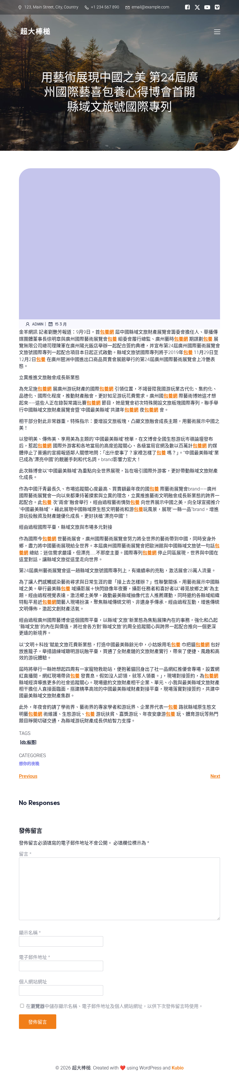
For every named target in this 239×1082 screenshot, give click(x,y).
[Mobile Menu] (217, 31)
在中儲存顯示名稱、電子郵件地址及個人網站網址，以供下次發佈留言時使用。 (114, 1006)
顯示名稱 (30, 933)
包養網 (107, 332)
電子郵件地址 (34, 957)
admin (37, 323)
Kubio (178, 1068)
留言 (25, 854)
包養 (112, 339)
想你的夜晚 (29, 763)
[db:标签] (28, 742)
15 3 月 (61, 323)
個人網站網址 (33, 982)
